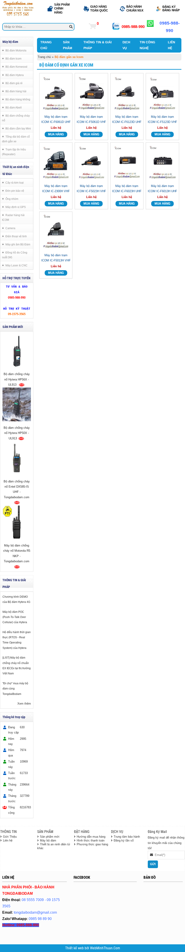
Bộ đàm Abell (13, 107)
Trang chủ (44, 57)
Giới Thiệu (10, 836)
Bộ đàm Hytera (14, 75)
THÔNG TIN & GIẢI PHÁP (97, 45)
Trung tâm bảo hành (127, 836)
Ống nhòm (11, 198)
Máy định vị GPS (15, 206)
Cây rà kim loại (14, 182)
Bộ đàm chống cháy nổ (16, 118)
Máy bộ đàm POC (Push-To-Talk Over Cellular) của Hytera (14, 617)
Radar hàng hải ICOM (13, 217)
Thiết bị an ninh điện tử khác (53, 846)
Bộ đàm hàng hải (15, 91)
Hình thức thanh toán (90, 840)
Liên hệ (7, 840)
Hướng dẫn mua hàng (91, 836)
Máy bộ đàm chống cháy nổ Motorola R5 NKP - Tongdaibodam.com (16, 553)
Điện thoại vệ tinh (16, 236)
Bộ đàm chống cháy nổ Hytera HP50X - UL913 (17, 433)
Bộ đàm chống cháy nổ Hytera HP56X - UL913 (17, 379)
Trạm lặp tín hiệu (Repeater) (14, 152)
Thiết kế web (75, 948)
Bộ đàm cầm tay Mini (18, 128)
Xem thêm (24, 703)
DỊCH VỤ (126, 45)
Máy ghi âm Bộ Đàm (17, 244)
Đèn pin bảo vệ (14, 190)
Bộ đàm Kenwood (16, 66)
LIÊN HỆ (171, 45)
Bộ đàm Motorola (15, 50)
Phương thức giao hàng (92, 844)
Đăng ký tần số (124, 840)
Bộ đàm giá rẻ (14, 83)
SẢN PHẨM (67, 45)
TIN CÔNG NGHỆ (147, 45)
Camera (10, 228)
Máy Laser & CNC (16, 265)
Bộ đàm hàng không (17, 99)
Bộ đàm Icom (13, 58)
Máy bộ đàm (48, 840)
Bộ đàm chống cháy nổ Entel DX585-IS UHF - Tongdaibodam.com (17, 489)
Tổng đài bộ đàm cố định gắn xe (16, 139)
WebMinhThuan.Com (105, 948)
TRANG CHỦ (46, 45)
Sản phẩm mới (49, 836)
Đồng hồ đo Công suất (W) (14, 255)
